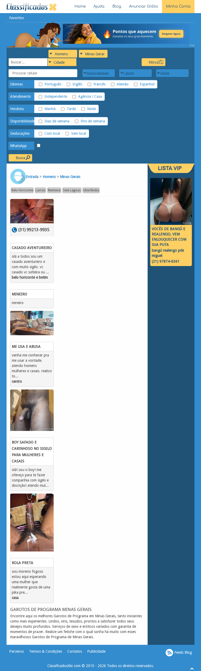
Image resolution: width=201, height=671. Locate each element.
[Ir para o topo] (191, 668)
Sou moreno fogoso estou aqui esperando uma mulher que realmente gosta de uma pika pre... (31, 581)
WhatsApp (18, 146)
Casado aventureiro (32, 248)
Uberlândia (91, 190)
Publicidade (96, 651)
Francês (99, 84)
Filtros (153, 62)
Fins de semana (93, 121)
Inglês (77, 84)
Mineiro (19, 294)
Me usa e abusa (26, 346)
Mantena (54, 190)
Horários (17, 109)
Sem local (78, 133)
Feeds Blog (182, 652)
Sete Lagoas (72, 190)
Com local (52, 133)
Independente (55, 96)
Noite (91, 109)
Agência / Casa (90, 96)
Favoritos (16, 18)
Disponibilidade (22, 121)
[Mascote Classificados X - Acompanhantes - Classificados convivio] (35, 35)
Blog (116, 6)
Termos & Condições (45, 651)
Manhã (50, 109)
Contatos (74, 651)
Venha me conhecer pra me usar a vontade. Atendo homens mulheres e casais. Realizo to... (32, 365)
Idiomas (16, 84)
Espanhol (147, 84)
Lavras (40, 190)
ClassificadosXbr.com (64, 666)
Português (52, 84)
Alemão (123, 84)
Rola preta (22, 563)
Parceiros (16, 651)
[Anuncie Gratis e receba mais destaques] (128, 33)
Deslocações (20, 133)
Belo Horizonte (22, 190)
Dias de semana (56, 121)
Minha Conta (178, 6)
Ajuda (98, 6)
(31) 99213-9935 (33, 229)
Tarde (71, 109)
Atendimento (20, 96)
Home (80, 6)
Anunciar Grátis (143, 6)
